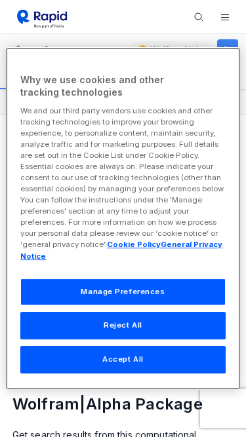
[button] (225, 17)
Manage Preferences (123, 291)
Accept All (123, 359)
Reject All (123, 325)
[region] (122, 218)
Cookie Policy (134, 245)
